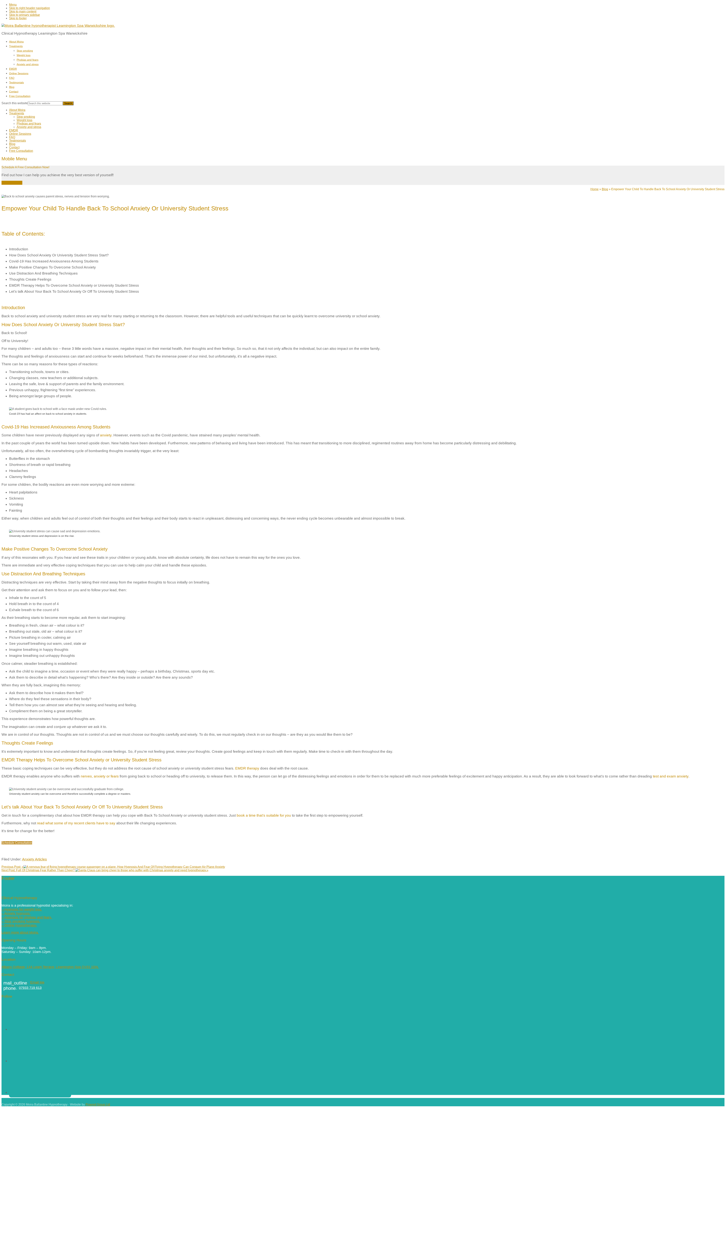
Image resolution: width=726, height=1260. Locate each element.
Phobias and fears (29, 123)
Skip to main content (22, 11)
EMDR (13, 130)
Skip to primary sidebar (24, 14)
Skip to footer (18, 18)
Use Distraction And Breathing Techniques (43, 273)
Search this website (15, 103)
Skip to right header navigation (29, 8)
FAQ (12, 137)
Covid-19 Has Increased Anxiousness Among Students (54, 261)
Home (594, 189)
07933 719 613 (22, 988)
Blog (12, 144)
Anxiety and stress (29, 127)
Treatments (16, 113)
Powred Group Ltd (98, 1104)
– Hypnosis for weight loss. (22, 909)
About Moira (17, 110)
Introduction (18, 249)
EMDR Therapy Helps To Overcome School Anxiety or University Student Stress (74, 285)
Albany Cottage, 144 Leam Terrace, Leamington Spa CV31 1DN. (50, 967)
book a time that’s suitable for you (264, 815)
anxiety (106, 435)
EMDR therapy (247, 768)
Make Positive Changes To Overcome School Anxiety (52, 267)
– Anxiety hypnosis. (16, 913)
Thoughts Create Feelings (30, 279)
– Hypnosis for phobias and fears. (27, 917)
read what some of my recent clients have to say (76, 823)
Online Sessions (20, 133)
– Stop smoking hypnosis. (21, 921)
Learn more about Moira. (20, 932)
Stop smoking (26, 116)
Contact (14, 147)
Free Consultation (21, 150)
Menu (13, 4)
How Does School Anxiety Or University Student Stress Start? (59, 255)
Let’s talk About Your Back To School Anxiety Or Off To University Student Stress (74, 291)
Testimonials (17, 140)
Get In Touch (12, 183)
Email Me (23, 982)
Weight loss (24, 120)
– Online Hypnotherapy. (19, 925)
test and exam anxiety (670, 776)
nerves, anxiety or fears (100, 776)
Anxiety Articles (34, 859)
